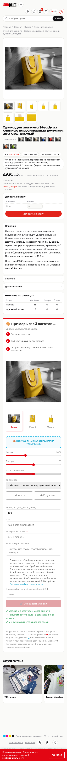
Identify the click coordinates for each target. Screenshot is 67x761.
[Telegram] (33, 11)
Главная (7, 27)
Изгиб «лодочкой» (33, 470)
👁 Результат (47, 495)
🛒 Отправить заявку (33, 603)
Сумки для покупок (43, 27)
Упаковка (10, 278)
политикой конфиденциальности (15, 756)
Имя (8, 519)
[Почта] (45, 11)
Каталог (18, 27)
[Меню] (21, 4)
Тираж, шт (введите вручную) (21, 507)
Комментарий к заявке (17, 543)
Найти (58, 18)
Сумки (27, 27)
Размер (33, 451)
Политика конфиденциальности (26, 584)
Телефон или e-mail (17, 531)
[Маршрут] (27, 11)
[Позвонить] (61, 11)
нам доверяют (16, 742)
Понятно (57, 755)
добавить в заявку (33, 213)
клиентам (30, 742)
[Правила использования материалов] (47, 742)
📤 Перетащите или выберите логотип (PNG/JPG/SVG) (33, 442)
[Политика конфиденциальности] (55, 742)
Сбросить (19, 495)
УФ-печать (10, 697)
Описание (10, 226)
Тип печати (12, 479)
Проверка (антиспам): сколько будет (27, 588)
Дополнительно (13, 286)
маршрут (38, 749)
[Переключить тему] (53, 11)
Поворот (33, 461)
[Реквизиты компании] (39, 742)
